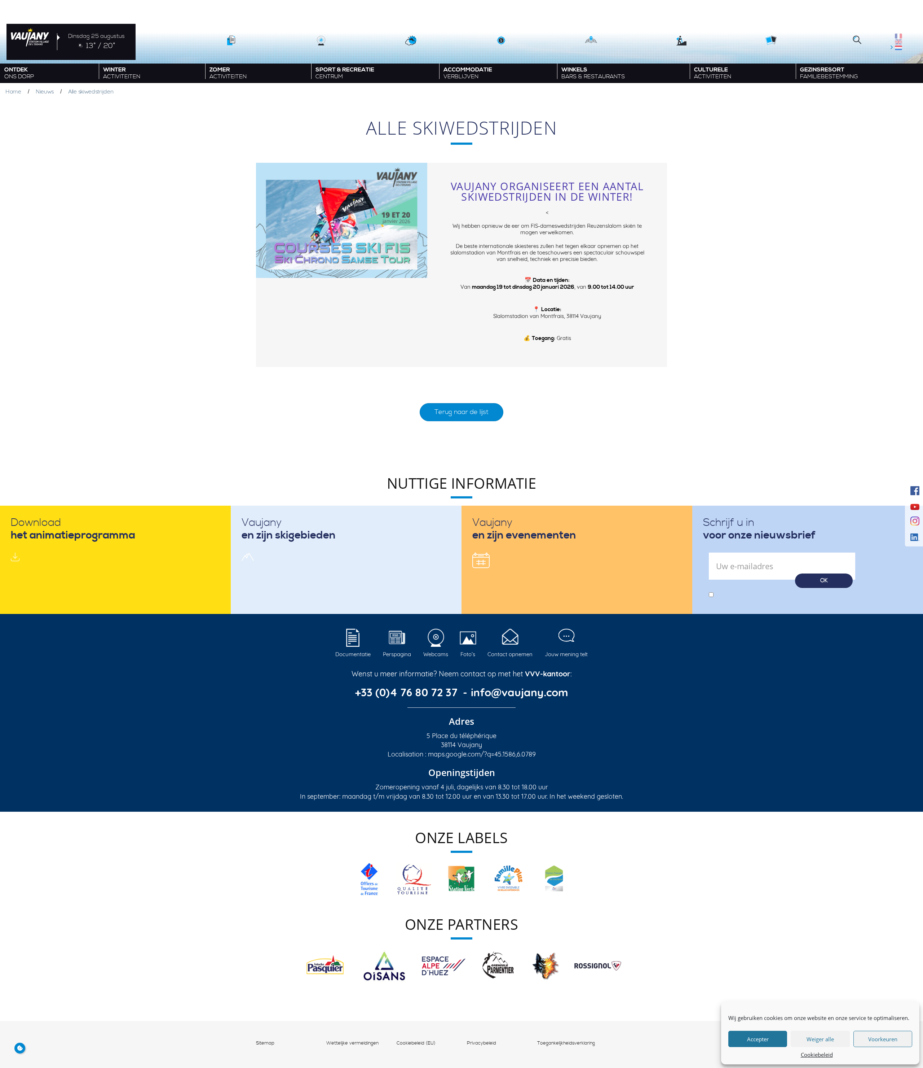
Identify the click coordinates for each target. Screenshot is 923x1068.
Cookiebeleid (817, 1054)
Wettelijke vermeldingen (352, 1043)
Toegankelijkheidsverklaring (566, 1043)
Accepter (758, 1039)
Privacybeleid (481, 1043)
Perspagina (397, 654)
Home (13, 91)
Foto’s (467, 654)
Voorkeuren (882, 1039)
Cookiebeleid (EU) (416, 1043)
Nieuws (45, 91)
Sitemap (265, 1043)
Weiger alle (820, 1039)
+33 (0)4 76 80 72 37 (407, 692)
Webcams (435, 654)
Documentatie (353, 654)
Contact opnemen (510, 654)
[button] (857, 40)
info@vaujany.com (519, 692)
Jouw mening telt (566, 654)
